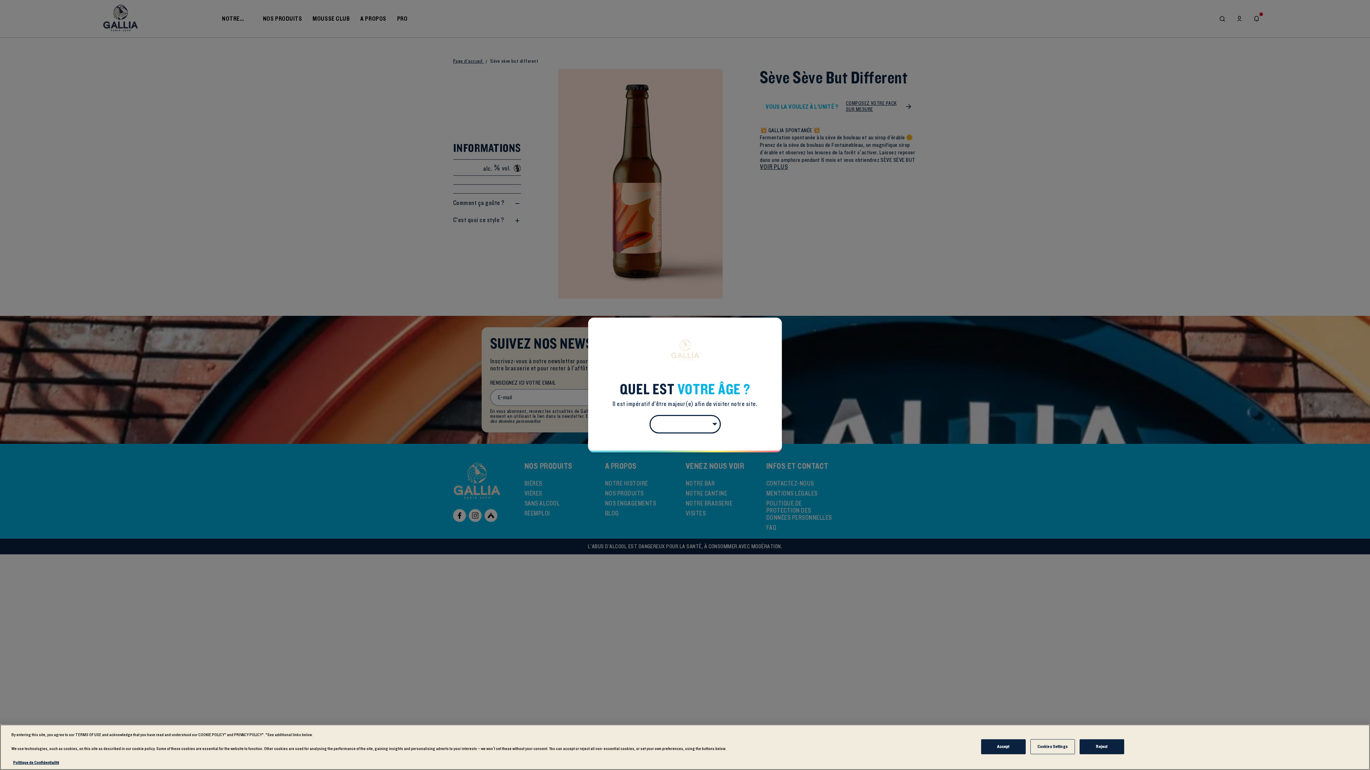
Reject (1101, 746)
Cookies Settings (1052, 746)
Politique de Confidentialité (36, 762)
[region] (685, 747)
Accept (1003, 746)
